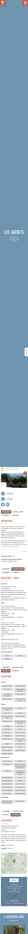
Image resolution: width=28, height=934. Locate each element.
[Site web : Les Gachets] (15, 895)
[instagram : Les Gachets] (19, 895)
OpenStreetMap (15, 873)
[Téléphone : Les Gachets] (8, 895)
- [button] (3, 857)
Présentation (6, 569)
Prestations (5, 515)
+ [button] (3, 855)
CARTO (25, 873)
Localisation (15, 515)
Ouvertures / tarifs (18, 512)
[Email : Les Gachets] (12, 895)
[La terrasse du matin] (14, 480)
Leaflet (9, 873)
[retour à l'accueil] (3, 3)
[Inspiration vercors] (26, 352)
